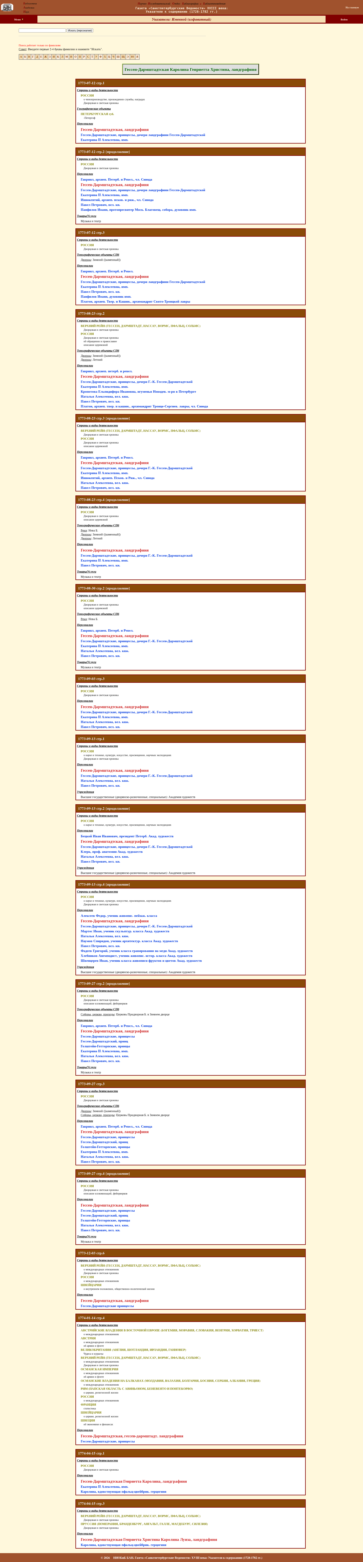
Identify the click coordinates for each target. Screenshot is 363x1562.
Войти (344, 19)
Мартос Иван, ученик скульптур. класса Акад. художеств (125, 931)
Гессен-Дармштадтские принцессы (107, 1305)
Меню (17, 19)
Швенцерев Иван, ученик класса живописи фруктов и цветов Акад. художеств (141, 960)
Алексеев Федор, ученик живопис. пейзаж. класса (119, 915)
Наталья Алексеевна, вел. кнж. (105, 396)
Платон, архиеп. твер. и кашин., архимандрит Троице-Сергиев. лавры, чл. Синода (144, 406)
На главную (352, 7)
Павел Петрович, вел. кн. (100, 204)
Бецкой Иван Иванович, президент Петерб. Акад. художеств (127, 836)
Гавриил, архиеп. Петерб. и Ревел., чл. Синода (116, 179)
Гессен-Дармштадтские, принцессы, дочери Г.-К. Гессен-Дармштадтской (136, 381)
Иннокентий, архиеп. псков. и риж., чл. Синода (117, 199)
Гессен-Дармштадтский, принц (104, 1041)
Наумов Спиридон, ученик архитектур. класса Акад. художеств (129, 940)
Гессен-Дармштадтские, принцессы (108, 1036)
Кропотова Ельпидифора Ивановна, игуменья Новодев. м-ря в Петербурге (138, 391)
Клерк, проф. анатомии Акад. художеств (112, 851)
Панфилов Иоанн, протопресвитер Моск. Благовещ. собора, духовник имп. (138, 209)
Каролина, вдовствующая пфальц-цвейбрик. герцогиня (123, 1491)
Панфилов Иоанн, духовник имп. (106, 296)
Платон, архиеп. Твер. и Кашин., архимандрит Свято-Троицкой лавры (135, 301)
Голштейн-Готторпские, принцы (105, 1046)
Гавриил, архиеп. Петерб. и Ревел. (107, 271)
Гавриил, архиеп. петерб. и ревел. (107, 370)
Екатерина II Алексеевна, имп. (104, 139)
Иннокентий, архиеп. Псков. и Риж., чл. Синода (117, 477)
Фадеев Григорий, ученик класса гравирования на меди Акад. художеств (137, 950)
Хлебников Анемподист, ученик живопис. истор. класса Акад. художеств (136, 955)
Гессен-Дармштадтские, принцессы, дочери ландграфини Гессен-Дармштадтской (143, 134)
